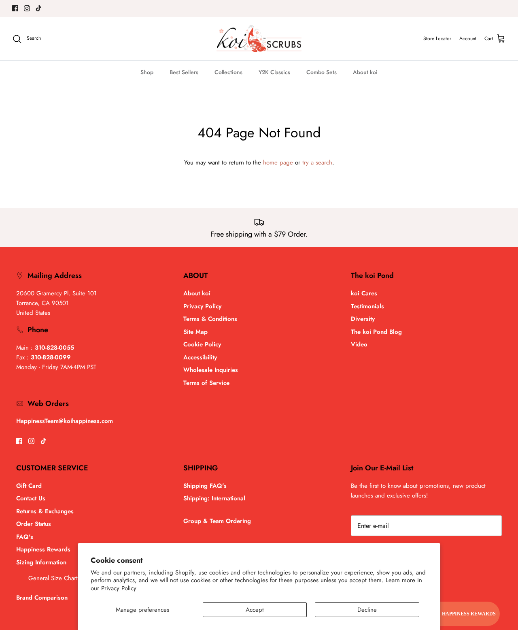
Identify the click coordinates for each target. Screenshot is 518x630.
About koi (365, 72)
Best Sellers (184, 72)
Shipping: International (214, 498)
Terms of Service (206, 382)
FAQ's (24, 536)
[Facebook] (15, 8)
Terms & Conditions (210, 318)
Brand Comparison (42, 597)
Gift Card (29, 485)
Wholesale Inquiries (210, 369)
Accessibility (200, 357)
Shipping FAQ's (205, 485)
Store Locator (437, 38)
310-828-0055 (54, 347)
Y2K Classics (274, 72)
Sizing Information (41, 562)
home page (278, 162)
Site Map (195, 331)
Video (359, 344)
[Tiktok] (39, 8)
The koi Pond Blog (376, 331)
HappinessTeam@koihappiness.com (64, 420)
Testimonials (367, 306)
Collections (228, 72)
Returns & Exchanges (45, 511)
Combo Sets (321, 72)
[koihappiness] (259, 39)
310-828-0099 (51, 357)
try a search (317, 162)
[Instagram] (27, 8)
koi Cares (364, 293)
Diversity (363, 318)
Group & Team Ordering (217, 521)
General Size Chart (53, 578)
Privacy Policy (118, 588)
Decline (367, 609)
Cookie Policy (202, 344)
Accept (255, 609)
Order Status (33, 523)
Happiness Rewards (43, 549)
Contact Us (30, 498)
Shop (146, 72)
